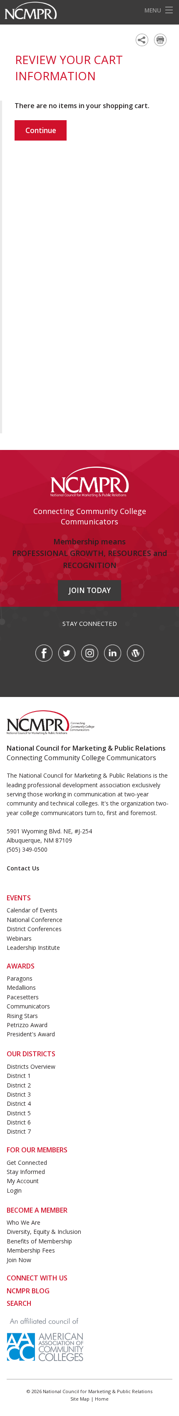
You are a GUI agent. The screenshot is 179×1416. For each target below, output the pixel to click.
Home (102, 1399)
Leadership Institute (33, 947)
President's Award (31, 1034)
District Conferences (34, 929)
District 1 (19, 1076)
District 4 (19, 1103)
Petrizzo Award (27, 1025)
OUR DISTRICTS (31, 1053)
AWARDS (21, 966)
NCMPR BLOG (28, 1290)
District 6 (19, 1122)
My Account (23, 1181)
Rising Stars (22, 1016)
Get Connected (27, 1162)
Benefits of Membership (39, 1241)
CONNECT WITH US (37, 1278)
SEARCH (19, 1303)
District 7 (19, 1131)
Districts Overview (31, 1066)
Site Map (80, 1399)
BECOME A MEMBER (37, 1210)
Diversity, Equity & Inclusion (44, 1232)
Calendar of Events (32, 910)
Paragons (19, 978)
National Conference (34, 920)
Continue (40, 130)
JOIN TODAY (90, 590)
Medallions (21, 987)
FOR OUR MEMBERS (37, 1149)
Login (14, 1190)
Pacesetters (23, 997)
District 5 (19, 1113)
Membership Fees (31, 1250)
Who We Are (23, 1222)
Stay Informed (26, 1172)
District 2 (19, 1085)
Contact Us (23, 868)
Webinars (19, 938)
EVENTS (19, 897)
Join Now (19, 1260)
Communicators (28, 1006)
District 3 (19, 1094)
